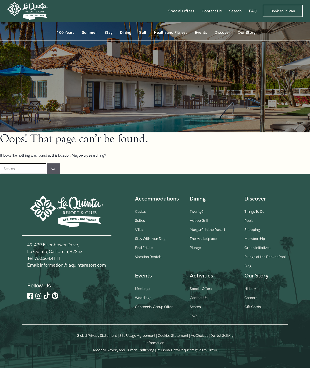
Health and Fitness (170, 32)
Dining (125, 32)
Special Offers (181, 10)
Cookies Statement (173, 335)
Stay (109, 32)
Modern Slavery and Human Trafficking (123, 349)
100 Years (65, 32)
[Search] (53, 168)
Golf (143, 32)
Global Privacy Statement (97, 335)
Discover (222, 32)
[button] (201, 306)
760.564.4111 (47, 258)
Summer (89, 32)
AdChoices (199, 335)
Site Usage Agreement (137, 335)
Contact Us (212, 10)
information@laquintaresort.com (73, 265)
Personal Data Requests (175, 349)
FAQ (253, 10)
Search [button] (235, 10)
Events (201, 32)
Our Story (247, 32)
